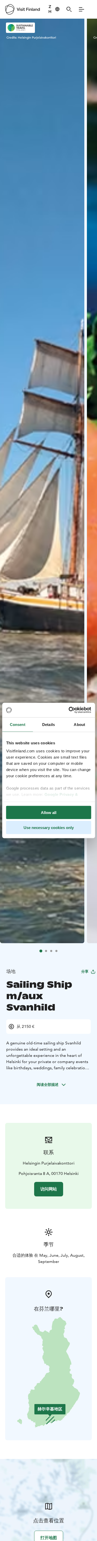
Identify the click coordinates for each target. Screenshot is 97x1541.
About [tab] (79, 724)
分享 (84, 971)
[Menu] (81, 9)
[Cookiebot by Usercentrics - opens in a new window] (69, 710)
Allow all (48, 812)
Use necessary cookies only (49, 827)
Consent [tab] (17, 724)
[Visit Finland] (22, 9)
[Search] (69, 9)
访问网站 (48, 1189)
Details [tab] (48, 724)
